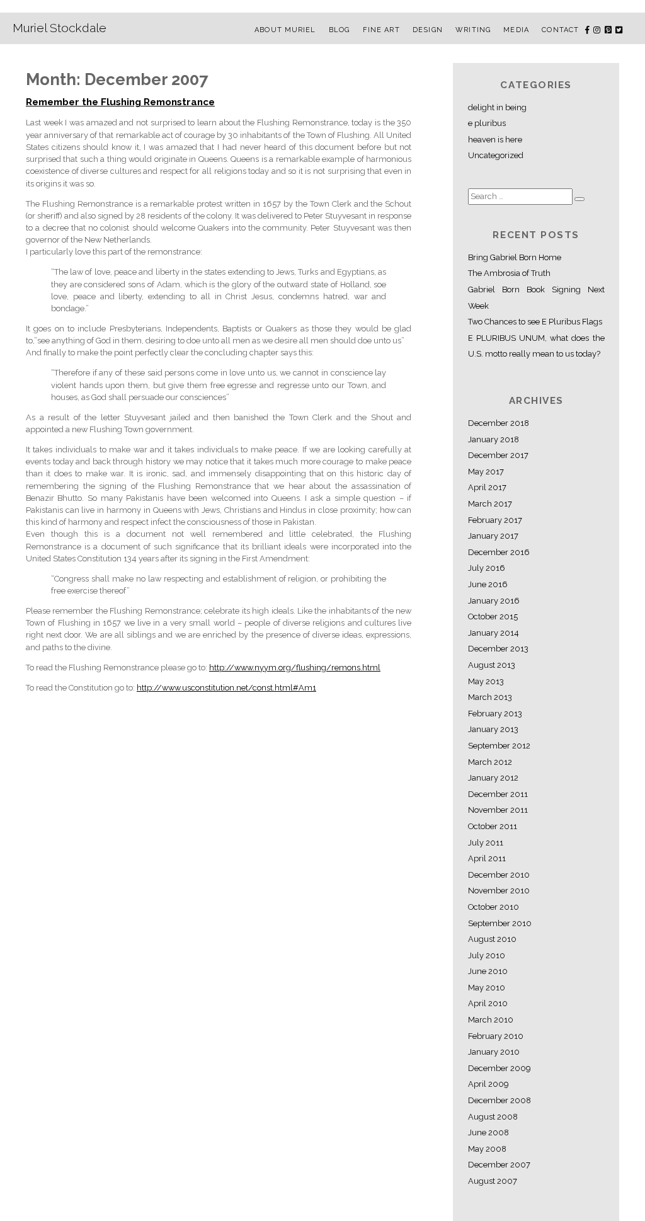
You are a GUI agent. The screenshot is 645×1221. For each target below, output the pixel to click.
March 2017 (490, 503)
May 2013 (486, 681)
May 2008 (487, 1149)
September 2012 (499, 745)
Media (516, 30)
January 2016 (494, 600)
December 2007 (499, 1164)
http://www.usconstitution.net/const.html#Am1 (226, 687)
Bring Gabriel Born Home (514, 257)
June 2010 (488, 971)
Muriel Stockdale (59, 28)
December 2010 (499, 875)
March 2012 (490, 762)
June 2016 (488, 584)
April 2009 (488, 1084)
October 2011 (492, 826)
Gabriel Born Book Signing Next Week (536, 298)
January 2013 (493, 729)
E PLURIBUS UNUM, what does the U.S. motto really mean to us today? (536, 346)
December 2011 (498, 794)
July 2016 (486, 568)
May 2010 (486, 987)
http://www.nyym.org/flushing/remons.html (294, 667)
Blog (339, 30)
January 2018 (493, 439)
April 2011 (487, 858)
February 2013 (495, 713)
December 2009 (499, 1068)
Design (428, 30)
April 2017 (487, 487)
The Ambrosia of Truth (509, 273)
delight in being (497, 107)
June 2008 (488, 1132)
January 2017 (493, 536)
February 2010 (495, 1036)
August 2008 (493, 1116)
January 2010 (494, 1052)
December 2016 (499, 552)
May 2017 (486, 471)
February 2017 (495, 520)
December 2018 (498, 423)
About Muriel (285, 30)
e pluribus (487, 123)
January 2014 (493, 633)
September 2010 (500, 923)
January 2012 (493, 777)
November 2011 (498, 810)
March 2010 (490, 1019)
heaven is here (495, 139)
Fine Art (381, 30)
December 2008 (499, 1100)
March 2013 (490, 697)
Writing (473, 30)
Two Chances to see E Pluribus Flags (535, 321)
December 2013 (498, 648)
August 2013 (491, 665)
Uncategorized (495, 155)
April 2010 (488, 1003)
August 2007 (492, 1181)
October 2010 (493, 907)
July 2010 (486, 955)
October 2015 (493, 616)
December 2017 (498, 455)
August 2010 (492, 939)
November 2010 (499, 890)
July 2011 (485, 842)
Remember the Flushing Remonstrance (120, 102)
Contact (560, 30)
